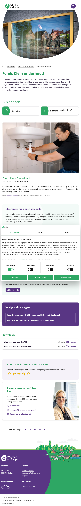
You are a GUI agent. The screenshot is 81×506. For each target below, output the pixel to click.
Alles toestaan (66, 277)
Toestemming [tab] (14, 232)
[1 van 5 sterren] (9, 374)
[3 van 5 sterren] (19, 374)
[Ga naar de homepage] (12, 6)
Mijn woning (11, 66)
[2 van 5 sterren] (14, 374)
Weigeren (15, 277)
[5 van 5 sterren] (28, 374)
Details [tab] (40, 232)
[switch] (30, 269)
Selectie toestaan (40, 277)
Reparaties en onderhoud (26, 66)
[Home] (3, 66)
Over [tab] (67, 232)
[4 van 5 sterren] (23, 374)
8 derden (22, 259)
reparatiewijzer (12, 196)
